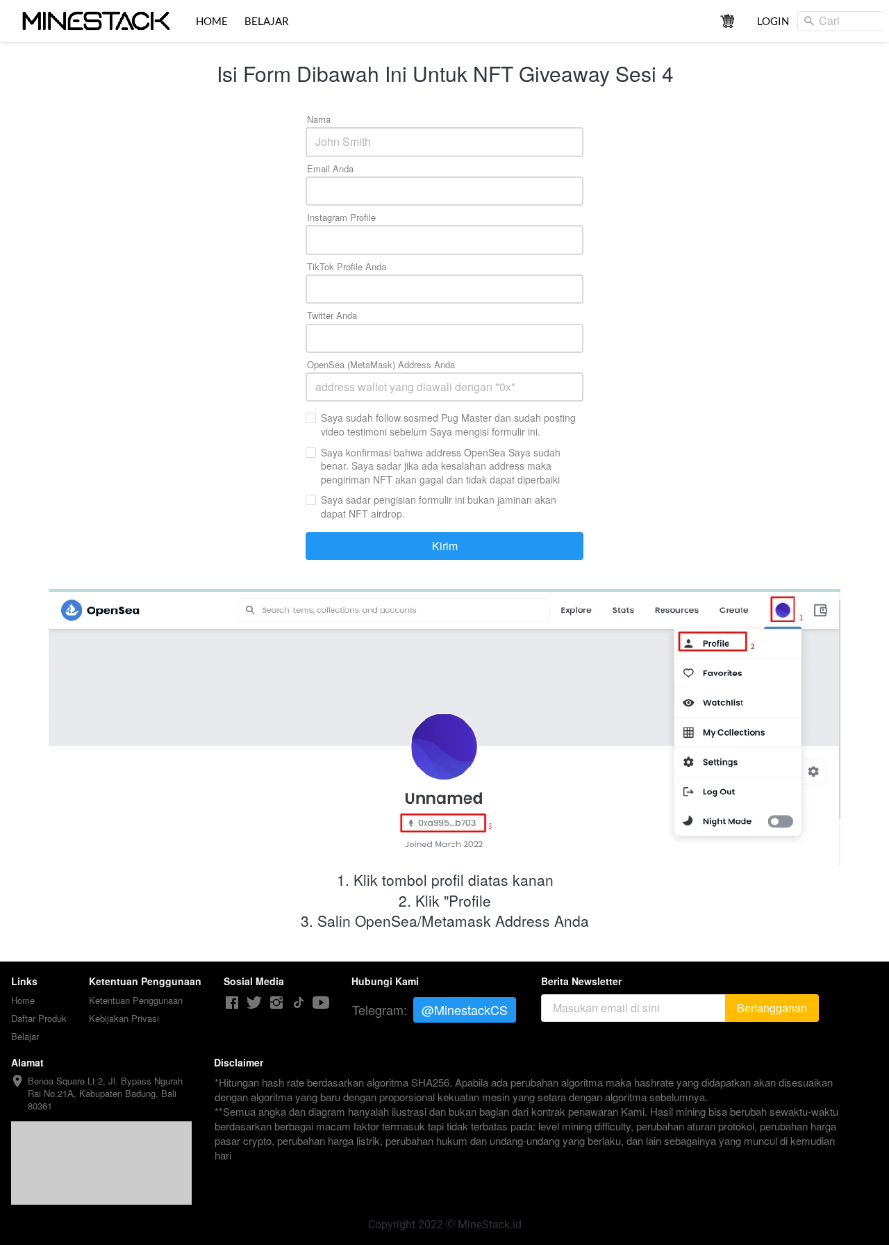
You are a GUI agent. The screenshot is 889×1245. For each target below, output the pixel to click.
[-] (232, 1003)
